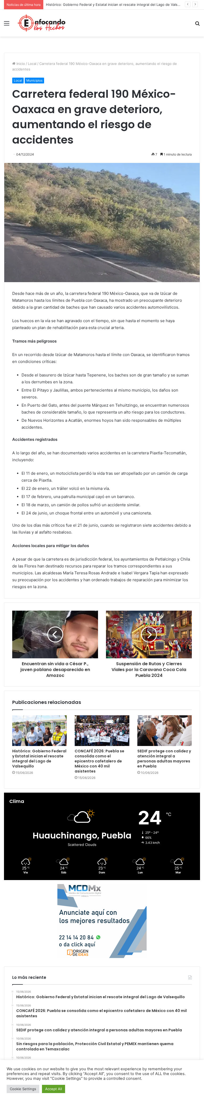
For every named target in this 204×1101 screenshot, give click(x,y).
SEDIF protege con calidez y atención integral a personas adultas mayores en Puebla (164, 758)
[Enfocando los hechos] (41, 23)
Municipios (34, 80)
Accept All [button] (53, 1089)
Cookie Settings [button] (23, 1089)
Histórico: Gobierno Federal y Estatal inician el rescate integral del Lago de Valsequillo (39, 758)
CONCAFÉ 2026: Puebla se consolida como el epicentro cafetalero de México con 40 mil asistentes (99, 761)
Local (32, 63)
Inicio (20, 63)
